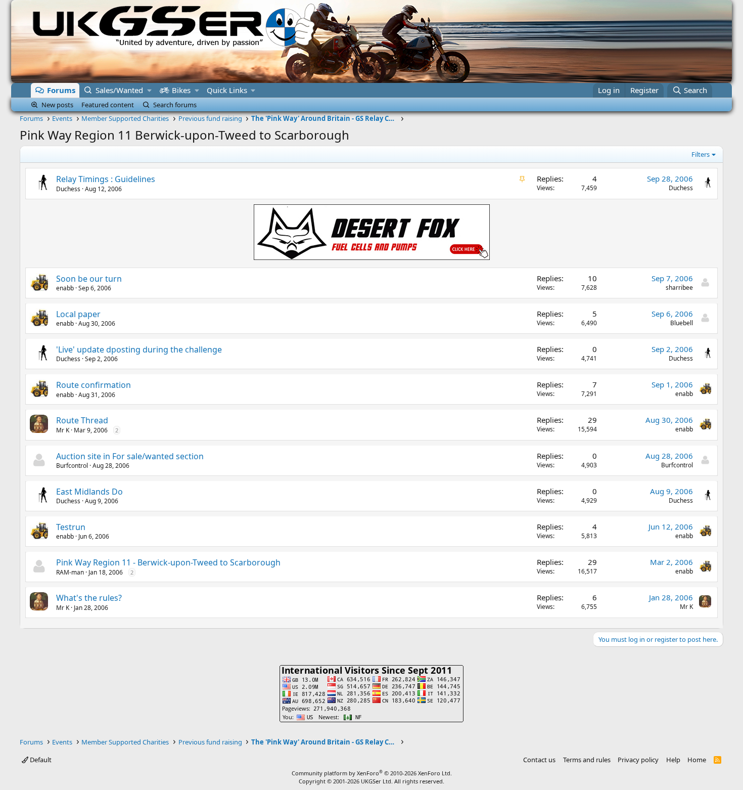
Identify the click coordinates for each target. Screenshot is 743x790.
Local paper (78, 314)
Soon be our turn (89, 278)
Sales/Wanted (119, 90)
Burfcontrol (72, 465)
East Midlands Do (89, 491)
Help (673, 759)
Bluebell (681, 323)
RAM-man (70, 572)
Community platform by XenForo (372, 773)
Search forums (175, 104)
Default (40, 759)
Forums (61, 90)
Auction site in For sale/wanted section (130, 456)
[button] (149, 90)
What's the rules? (89, 597)
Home (696, 759)
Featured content (107, 104)
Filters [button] (700, 154)
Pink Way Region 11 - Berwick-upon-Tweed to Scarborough (168, 562)
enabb (65, 288)
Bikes (181, 90)
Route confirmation (93, 384)
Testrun (70, 527)
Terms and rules (587, 759)
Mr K (62, 430)
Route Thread (82, 420)
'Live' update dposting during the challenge (139, 349)
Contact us (539, 759)
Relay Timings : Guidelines (105, 179)
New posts (57, 104)
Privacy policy (638, 759)
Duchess (68, 189)
